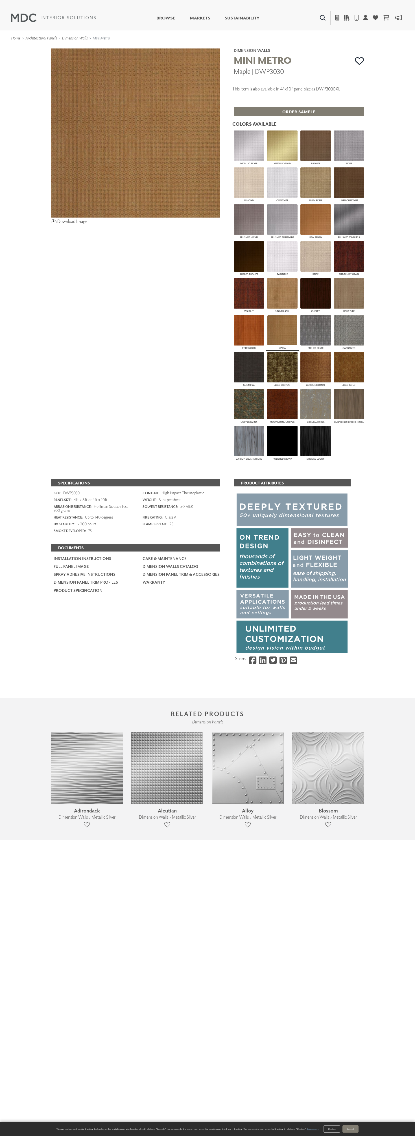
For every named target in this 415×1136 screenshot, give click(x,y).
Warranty (154, 582)
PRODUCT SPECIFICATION (78, 590)
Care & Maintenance (165, 558)
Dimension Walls (75, 38)
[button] (359, 60)
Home (15, 38)
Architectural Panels (41, 38)
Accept (350, 1128)
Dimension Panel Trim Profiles (86, 582)
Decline (332, 1128)
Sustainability (242, 18)
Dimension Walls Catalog (170, 566)
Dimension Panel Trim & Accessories (181, 574)
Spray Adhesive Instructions (84, 574)
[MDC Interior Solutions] (53, 18)
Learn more (313, 1128)
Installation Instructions (82, 558)
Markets (200, 18)
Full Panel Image (71, 566)
